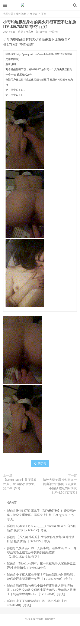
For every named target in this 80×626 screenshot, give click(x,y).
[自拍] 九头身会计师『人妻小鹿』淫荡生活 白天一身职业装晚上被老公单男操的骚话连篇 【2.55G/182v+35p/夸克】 (42, 552)
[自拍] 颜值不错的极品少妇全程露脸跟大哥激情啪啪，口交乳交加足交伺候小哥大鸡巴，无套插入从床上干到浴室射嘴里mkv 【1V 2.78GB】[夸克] (41, 590)
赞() (42, 463)
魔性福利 (40, 5)
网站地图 (50, 618)
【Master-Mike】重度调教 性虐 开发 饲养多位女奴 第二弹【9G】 (19, 484)
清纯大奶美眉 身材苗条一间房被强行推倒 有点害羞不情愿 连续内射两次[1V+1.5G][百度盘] (60, 486)
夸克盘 (34, 13)
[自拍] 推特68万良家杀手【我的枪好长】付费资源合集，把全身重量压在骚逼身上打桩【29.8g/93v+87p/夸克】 (41, 515)
